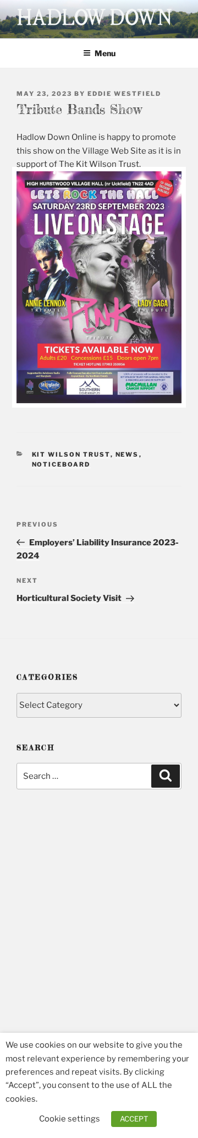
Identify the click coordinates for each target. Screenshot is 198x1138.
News (127, 454)
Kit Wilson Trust (71, 454)
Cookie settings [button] (69, 1119)
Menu (105, 53)
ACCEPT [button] (134, 1118)
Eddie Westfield (124, 93)
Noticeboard (61, 464)
